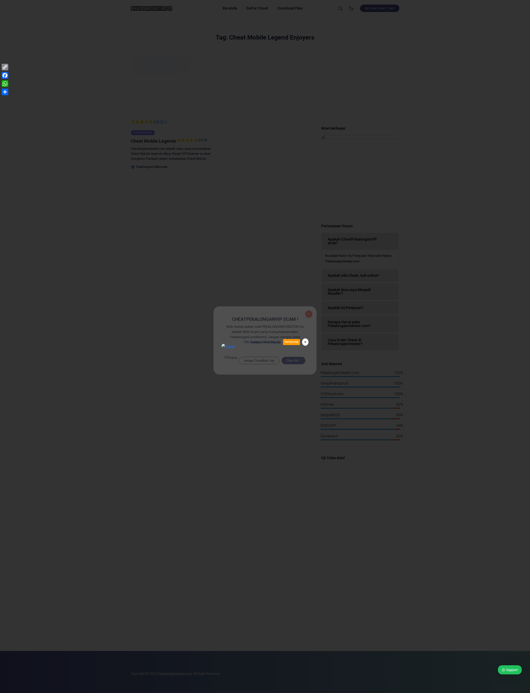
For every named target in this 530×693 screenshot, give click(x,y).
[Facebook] (5, 75)
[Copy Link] (5, 67)
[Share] (5, 92)
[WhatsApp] (5, 83)
